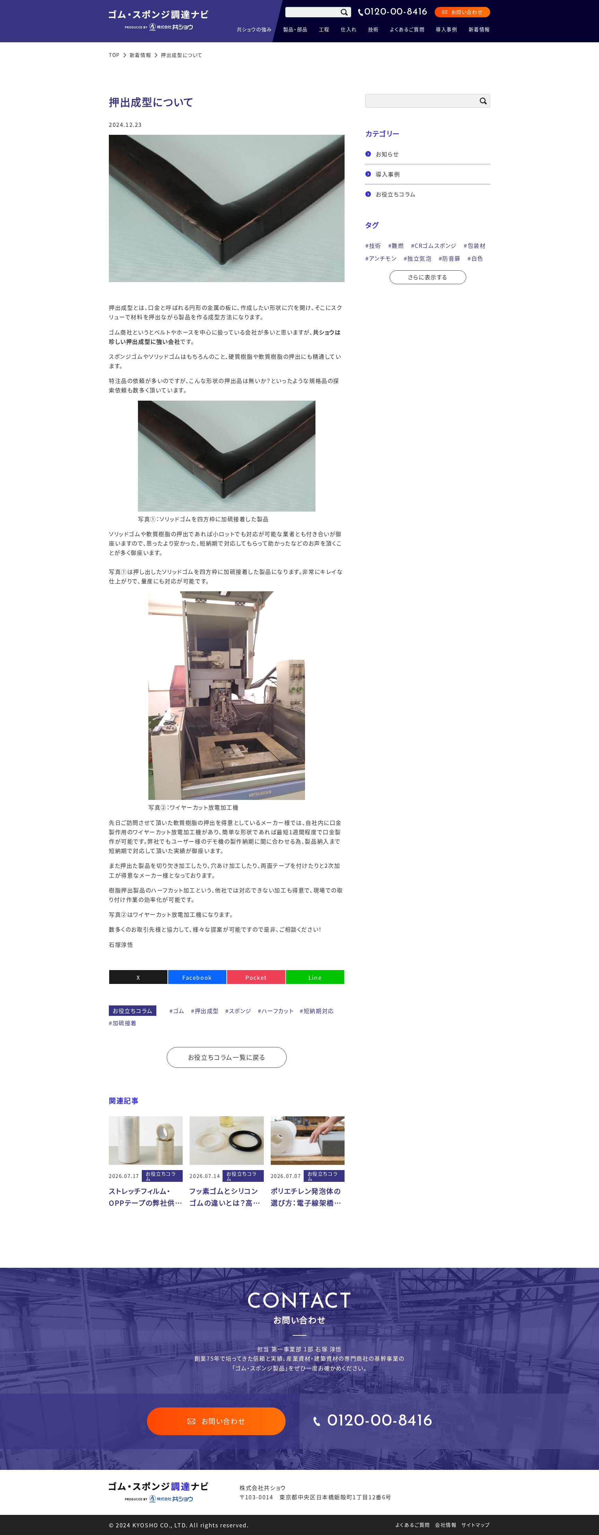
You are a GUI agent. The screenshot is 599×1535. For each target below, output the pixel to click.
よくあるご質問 (407, 29)
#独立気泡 (418, 258)
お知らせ (387, 154)
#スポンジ (238, 1010)
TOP (114, 54)
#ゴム (177, 1010)
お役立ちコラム (133, 1010)
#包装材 (475, 245)
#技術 (373, 245)
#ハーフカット (276, 1010)
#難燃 (396, 245)
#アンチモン (381, 258)
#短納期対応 (317, 1010)
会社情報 (446, 1524)
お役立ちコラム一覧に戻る (227, 1057)
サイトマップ (475, 1524)
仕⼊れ (349, 29)
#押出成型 (205, 1010)
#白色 (476, 258)
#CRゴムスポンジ (434, 245)
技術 (373, 29)
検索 (344, 12)
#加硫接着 (123, 1022)
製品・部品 (295, 29)
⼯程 (324, 29)
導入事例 (446, 29)
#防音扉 (450, 258)
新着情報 (479, 29)
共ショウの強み (254, 29)
